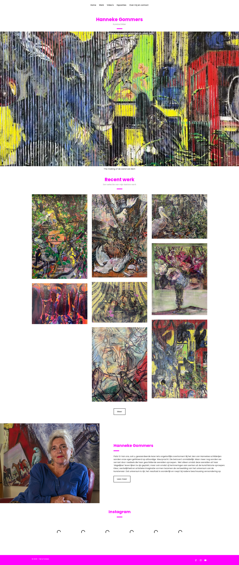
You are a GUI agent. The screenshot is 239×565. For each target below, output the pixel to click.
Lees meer (122, 355)
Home (93, 5)
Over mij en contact (139, 5)
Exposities (121, 5)
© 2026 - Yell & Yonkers (40, 435)
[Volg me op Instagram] (201, 436)
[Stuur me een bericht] (205, 436)
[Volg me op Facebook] (196, 436)
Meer (119, 287)
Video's (110, 5)
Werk (101, 5)
